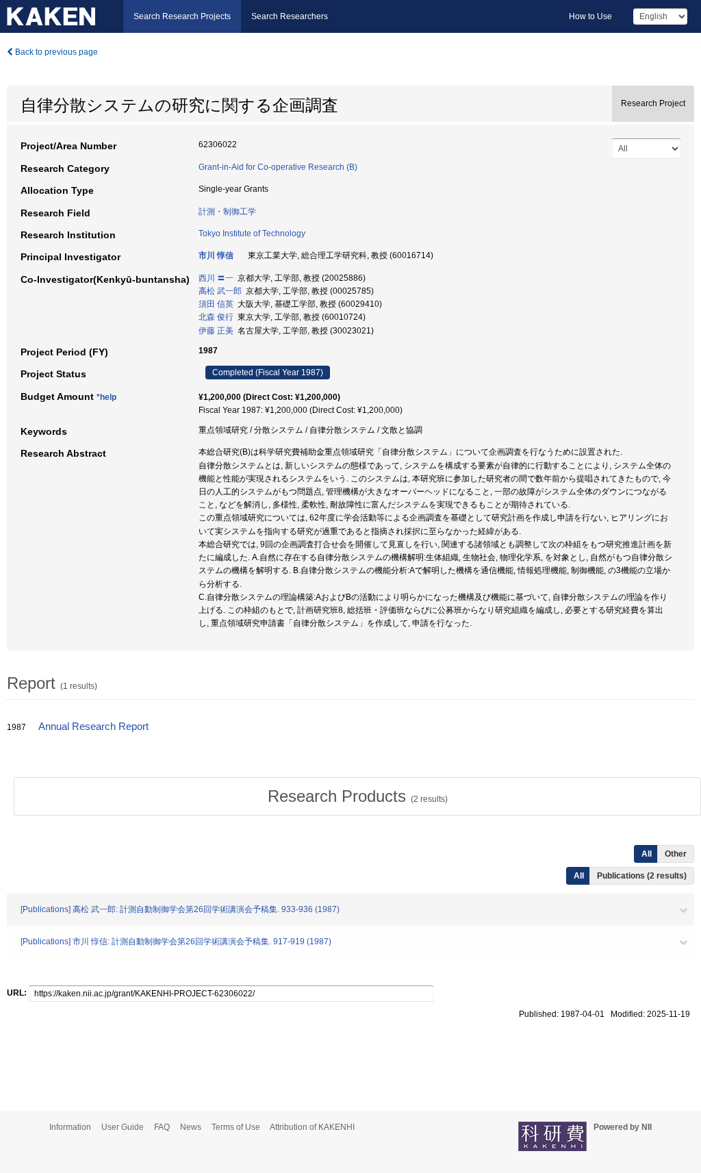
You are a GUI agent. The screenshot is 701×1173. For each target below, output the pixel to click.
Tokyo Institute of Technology (252, 233)
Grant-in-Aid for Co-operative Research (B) (278, 167)
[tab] (357, 796)
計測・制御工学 (227, 211)
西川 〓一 (216, 278)
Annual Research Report (93, 726)
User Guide (122, 1127)
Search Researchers (289, 16)
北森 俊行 (216, 317)
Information (70, 1127)
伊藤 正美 (216, 331)
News (190, 1127)
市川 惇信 (216, 255)
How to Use (590, 16)
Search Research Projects (182, 16)
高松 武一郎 (220, 291)
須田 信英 (216, 304)
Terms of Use (236, 1127)
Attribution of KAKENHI (312, 1127)
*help (106, 397)
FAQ (162, 1127)
